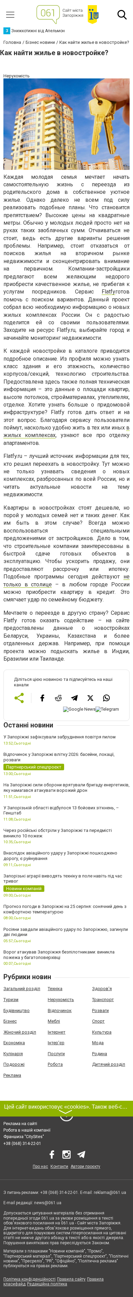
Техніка (55, 988)
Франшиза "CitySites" (23, 1136)
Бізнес (10, 1021)
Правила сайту (71, 1279)
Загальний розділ (21, 988)
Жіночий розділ (19, 1032)
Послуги (56, 1053)
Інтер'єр (56, 1042)
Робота (55, 1064)
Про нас (40, 1166)
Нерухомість (61, 999)
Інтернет (56, 1032)
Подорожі (14, 1064)
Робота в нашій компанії (26, 1130)
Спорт (98, 1021)
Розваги (100, 1010)
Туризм (10, 999)
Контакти (59, 1166)
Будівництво (16, 1010)
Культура (102, 1032)
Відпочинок (60, 1010)
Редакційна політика (47, 1284)
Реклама (12, 1075)
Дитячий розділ (108, 1064)
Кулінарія (13, 1053)
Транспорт (103, 999)
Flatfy (108, 291)
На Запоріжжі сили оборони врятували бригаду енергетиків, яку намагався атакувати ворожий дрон (66, 787)
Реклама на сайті (20, 1123)
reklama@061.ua (110, 1192)
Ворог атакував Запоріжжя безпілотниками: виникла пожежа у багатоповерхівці (59, 954)
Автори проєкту (85, 1166)
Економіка (14, 1042)
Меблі (54, 1021)
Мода (98, 1042)
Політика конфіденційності (29, 1279)
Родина (99, 1053)
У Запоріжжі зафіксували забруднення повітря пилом (59, 736)
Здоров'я (102, 988)
